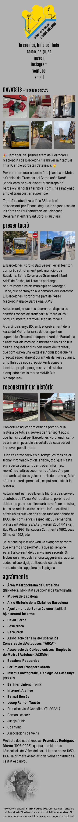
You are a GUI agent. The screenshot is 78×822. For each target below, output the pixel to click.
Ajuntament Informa (19, 614)
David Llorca (16, 620)
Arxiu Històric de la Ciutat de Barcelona (37, 603)
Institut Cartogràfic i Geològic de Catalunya (41, 673)
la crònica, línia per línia (39, 45)
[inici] (39, 22)
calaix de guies (39, 51)
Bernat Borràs (18, 697)
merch (39, 57)
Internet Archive (20, 690)
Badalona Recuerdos (23, 661)
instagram (39, 64)
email (39, 77)
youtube (39, 70)
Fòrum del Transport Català (28, 667)
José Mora (15, 626)
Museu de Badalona (22, 596)
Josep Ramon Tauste (23, 703)
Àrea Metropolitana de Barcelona (33, 585)
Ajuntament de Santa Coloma (30, 609)
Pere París (15, 632)
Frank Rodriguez (36, 808)
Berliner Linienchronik (24, 684)
